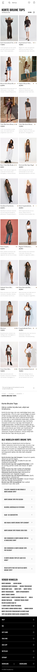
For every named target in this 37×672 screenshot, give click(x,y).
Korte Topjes (28, 589)
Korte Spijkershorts (22, 592)
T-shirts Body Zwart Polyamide (11, 606)
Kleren (11, 394)
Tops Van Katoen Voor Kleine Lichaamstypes (15, 614)
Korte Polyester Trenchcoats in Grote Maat (15, 611)
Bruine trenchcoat (26, 586)
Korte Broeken (6, 583)
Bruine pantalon (7, 600)
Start (4, 394)
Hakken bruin (28, 608)
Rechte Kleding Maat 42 (9, 603)
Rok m (31, 597)
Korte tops (17, 589)
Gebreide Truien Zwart (21, 600)
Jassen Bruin (17, 583)
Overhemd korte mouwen (9, 586)
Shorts (19, 394)
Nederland (5, 664)
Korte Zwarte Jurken (8, 594)
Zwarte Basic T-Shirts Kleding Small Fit (14, 597)
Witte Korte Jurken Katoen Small (12, 608)
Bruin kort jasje (7, 589)
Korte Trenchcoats (8, 592)
